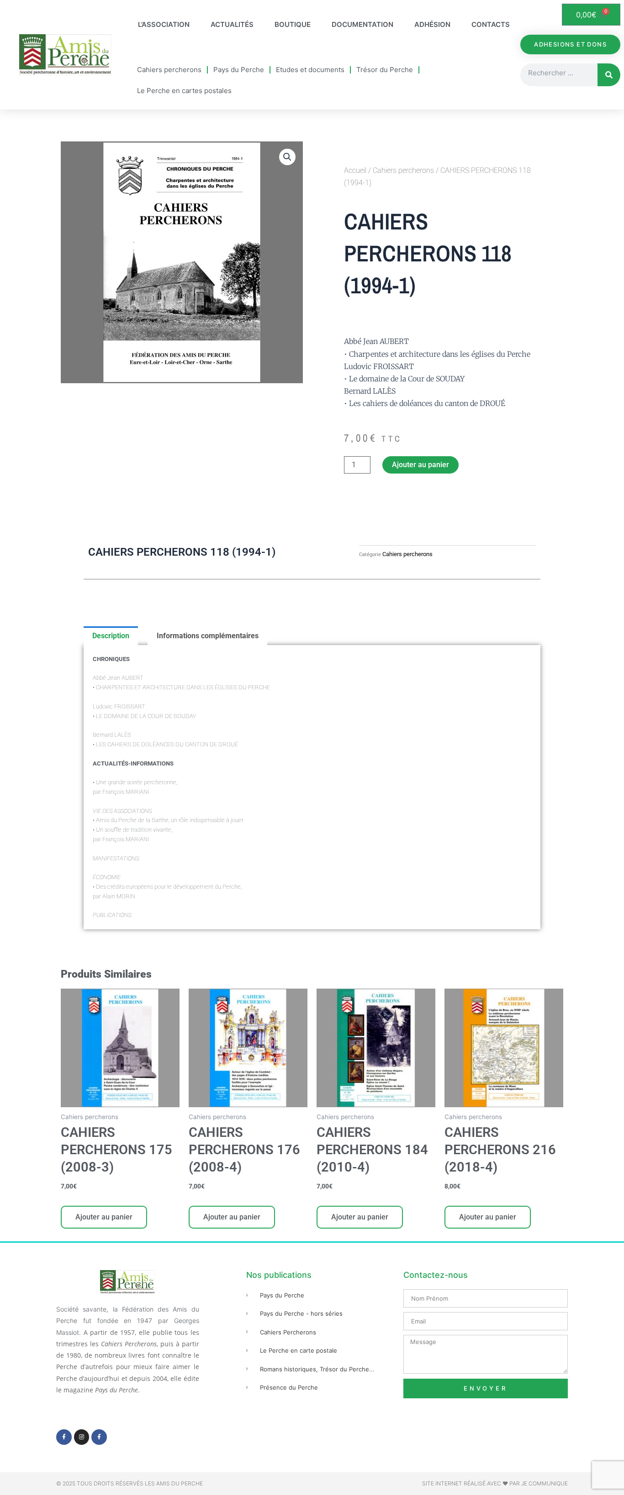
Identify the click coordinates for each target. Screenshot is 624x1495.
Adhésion (432, 24)
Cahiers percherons (169, 69)
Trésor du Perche (384, 69)
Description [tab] (110, 635)
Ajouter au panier (420, 464)
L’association (164, 24)
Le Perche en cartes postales (184, 90)
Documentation (362, 24)
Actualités (232, 24)
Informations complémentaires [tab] (208, 635)
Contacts (490, 24)
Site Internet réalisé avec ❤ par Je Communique (495, 1483)
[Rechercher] (609, 74)
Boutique (293, 24)
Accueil (355, 170)
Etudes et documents (310, 69)
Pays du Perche (238, 69)
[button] (287, 157)
